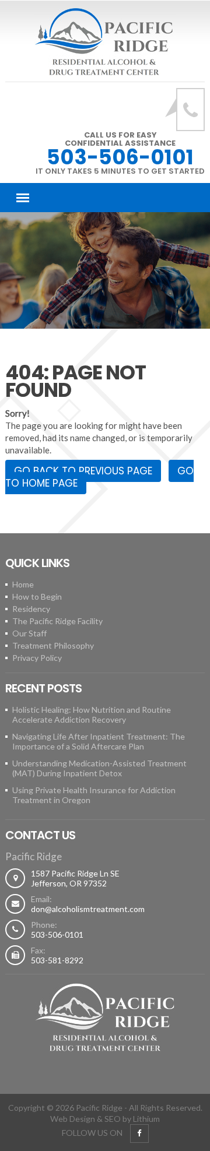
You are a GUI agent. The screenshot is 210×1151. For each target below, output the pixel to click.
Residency (31, 609)
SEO (112, 1119)
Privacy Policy (37, 658)
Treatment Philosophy (53, 645)
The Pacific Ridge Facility (57, 621)
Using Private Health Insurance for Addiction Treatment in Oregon (94, 795)
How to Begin (37, 596)
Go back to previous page (83, 471)
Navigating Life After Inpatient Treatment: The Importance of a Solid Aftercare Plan (98, 741)
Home (23, 584)
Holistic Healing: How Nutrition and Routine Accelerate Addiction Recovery (91, 714)
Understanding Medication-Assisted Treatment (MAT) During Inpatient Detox (99, 768)
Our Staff (29, 633)
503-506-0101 (120, 157)
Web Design (72, 1119)
